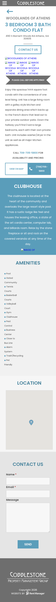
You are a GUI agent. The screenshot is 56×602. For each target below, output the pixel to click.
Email (11, 487)
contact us (28, 50)
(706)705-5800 (41, 168)
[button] (31, 421)
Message (12, 500)
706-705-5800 (29, 153)
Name (11, 474)
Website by (18, 593)
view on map (16, 168)
